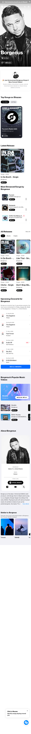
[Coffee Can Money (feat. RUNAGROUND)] (5, 218)
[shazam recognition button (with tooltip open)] (26, 722)
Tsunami (11, 195)
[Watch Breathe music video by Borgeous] (15, 389)
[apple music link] (8, 62)
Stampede (12, 205)
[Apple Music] (4, 182)
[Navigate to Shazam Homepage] (6, 6)
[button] (29, 2)
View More (26, 504)
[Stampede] (5, 207)
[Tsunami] (5, 197)
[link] (22, 397)
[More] (26, 199)
